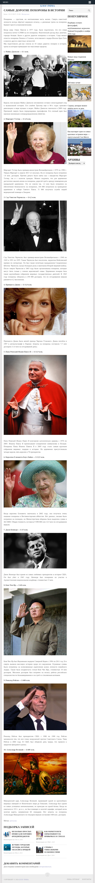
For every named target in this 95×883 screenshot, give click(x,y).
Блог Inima (47, 5)
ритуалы (13, 820)
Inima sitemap (73, 879)
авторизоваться (45, 866)
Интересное (25, 14)
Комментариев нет (9, 839)
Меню (5, 2)
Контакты (86, 879)
